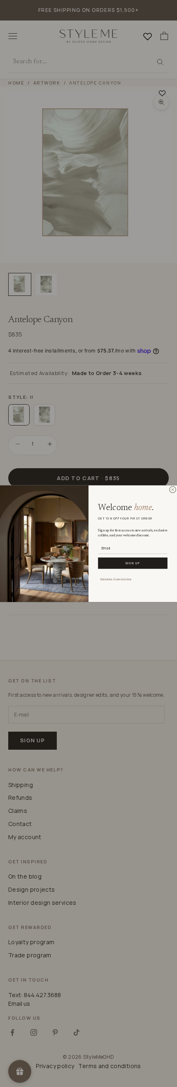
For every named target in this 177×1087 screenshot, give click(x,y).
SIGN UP (132, 563)
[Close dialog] (172, 489)
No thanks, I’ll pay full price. (116, 578)
